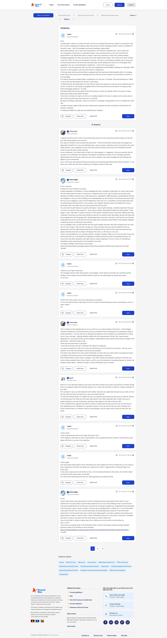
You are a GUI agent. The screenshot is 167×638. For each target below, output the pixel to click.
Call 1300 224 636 (117, 595)
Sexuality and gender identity (90, 566)
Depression (81, 562)
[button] (62, 116)
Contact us (85, 635)
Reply (128, 116)
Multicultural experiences (107, 562)
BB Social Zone (71, 562)
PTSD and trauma (122, 562)
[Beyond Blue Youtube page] (111, 626)
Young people (63, 574)
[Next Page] (103, 548)
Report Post (93, 116)
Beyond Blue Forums (38, 5)
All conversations (64, 5)
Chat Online (115, 604)
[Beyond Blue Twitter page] (122, 626)
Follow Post (80, 116)
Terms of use (98, 635)
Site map (124, 635)
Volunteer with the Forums (79, 607)
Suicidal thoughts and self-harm (121, 566)
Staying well (105, 566)
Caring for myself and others (86, 15)
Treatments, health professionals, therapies (93, 570)
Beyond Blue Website (39, 590)
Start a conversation (43, 15)
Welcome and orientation (117, 570)
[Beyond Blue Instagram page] (116, 626)
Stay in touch (71, 626)
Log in (108, 5)
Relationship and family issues (109, 15)
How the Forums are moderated (81, 600)
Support (131, 5)
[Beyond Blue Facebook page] (105, 626)
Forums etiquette (76, 604)
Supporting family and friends (68, 570)
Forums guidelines (79, 5)
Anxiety (61, 562)
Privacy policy (112, 635)
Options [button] (132, 15)
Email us (113, 613)
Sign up (119, 5)
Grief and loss (92, 562)
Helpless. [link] (67, 19)
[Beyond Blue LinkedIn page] (127, 626)
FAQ (71, 596)
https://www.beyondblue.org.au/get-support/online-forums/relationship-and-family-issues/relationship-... (95, 530)
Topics (51, 5)
